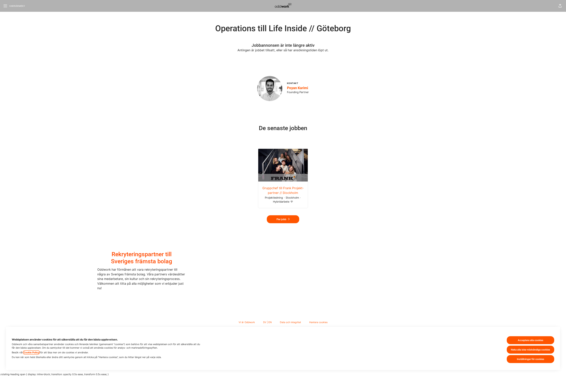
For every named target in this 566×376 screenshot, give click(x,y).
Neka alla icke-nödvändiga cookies (530, 349)
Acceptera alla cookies (530, 340)
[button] (560, 6)
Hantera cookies (318, 322)
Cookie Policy (31, 352)
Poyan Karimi (297, 88)
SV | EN (267, 322)
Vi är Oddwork (247, 322)
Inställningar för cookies (530, 359)
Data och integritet (290, 322)
